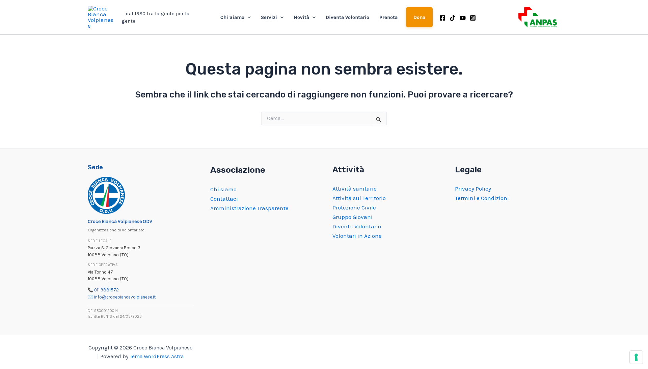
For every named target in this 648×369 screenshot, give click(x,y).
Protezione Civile (354, 207)
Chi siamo (223, 189)
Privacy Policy (473, 188)
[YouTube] (463, 18)
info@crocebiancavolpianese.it (125, 297)
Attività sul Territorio (359, 198)
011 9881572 (106, 289)
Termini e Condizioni (482, 198)
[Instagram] (473, 18)
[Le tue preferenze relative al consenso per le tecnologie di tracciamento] (636, 357)
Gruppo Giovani (352, 217)
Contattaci (224, 198)
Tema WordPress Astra (157, 356)
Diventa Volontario (347, 17)
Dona (419, 17)
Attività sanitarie (354, 188)
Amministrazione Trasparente (249, 208)
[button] (247, 17)
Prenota (388, 17)
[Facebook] (442, 18)
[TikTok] (453, 18)
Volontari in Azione (357, 235)
